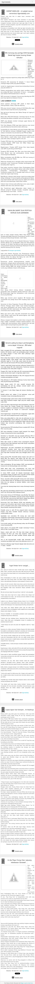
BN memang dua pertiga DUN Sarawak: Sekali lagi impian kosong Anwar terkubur (19, 55)
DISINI (14, 101)
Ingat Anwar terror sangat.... (19, 565)
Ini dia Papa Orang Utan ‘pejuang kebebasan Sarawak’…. (20, 861)
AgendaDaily (25, 37)
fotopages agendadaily (15, 250)
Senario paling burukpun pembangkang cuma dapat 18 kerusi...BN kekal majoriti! (19, 345)
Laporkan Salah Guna (28, 983)
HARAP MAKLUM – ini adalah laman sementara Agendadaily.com (19, 12)
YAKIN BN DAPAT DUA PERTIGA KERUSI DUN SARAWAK (20, 211)
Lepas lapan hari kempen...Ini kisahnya (19, 709)
